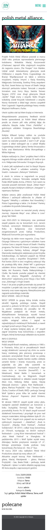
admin (26, 487)
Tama (36, 493)
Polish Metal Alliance (22, 18)
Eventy (28, 490)
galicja (11, 493)
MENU (38, 6)
